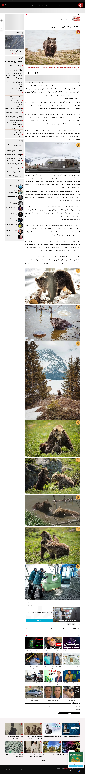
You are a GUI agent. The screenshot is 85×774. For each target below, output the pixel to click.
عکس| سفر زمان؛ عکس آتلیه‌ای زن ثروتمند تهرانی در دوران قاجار (14, 175)
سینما (36, 5)
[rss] (6, 770)
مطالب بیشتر (42, 760)
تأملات (65, 5)
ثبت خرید (39, 620)
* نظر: (56, 706)
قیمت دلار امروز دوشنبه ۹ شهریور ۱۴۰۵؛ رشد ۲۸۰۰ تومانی (14, 168)
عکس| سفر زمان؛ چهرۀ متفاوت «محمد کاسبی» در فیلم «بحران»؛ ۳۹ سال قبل (15, 127)
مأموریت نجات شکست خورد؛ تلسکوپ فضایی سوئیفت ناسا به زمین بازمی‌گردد (14, 69)
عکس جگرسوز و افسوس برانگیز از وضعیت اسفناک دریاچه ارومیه (12, 51)
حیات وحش (27, 5)
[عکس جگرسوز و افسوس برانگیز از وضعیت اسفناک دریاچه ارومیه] (12, 42)
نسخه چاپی (58, 633)
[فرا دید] (80, 5)
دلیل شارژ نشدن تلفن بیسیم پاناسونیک (14, 73)
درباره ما (19, 1)
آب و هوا (8, 1)
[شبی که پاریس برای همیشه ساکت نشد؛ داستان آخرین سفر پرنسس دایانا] (20, 203)
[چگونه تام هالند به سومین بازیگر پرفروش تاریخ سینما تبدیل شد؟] (20, 231)
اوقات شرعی (4, 1)
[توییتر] (63, 629)
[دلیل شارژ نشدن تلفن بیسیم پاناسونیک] (52, 729)
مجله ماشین (20, 5)
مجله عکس (54, 5)
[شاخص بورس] (1, 28)
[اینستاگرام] (17, 770)
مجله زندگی (48, 5)
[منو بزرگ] (3, 5)
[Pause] (54, 621)
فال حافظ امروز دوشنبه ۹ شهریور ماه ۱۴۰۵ (14, 161)
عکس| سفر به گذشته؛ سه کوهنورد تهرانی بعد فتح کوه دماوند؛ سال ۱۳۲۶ (14, 117)
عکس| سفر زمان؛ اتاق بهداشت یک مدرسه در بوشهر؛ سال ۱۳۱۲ (14, 89)
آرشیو (12, 1)
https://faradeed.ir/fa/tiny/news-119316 (32, 628)
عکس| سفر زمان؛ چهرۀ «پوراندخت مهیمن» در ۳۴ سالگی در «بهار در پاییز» (13, 97)
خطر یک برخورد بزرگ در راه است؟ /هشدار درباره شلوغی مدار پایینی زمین (14, 113)
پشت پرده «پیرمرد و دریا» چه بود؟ (15, 120)
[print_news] (35, 73)
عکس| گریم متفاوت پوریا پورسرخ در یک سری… (12, 191)
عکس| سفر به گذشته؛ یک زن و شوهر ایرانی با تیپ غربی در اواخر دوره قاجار (13, 131)
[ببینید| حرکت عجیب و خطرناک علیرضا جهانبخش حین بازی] (20, 186)
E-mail (78, 709)
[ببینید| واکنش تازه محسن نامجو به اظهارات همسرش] (20, 208)
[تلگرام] (65, 629)
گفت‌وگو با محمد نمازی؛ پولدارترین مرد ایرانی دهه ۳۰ (13, 85)
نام (79, 706)
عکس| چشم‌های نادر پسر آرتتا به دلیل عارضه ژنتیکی (13, 109)
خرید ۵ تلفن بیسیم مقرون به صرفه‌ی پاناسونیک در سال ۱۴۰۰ (15, 144)
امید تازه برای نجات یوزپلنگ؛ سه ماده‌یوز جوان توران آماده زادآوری (14, 81)
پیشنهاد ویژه (19, 33)
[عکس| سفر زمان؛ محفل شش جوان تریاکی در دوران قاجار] (14, 729)
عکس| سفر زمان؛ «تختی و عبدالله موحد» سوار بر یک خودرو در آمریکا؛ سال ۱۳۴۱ (13, 105)
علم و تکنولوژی (41, 5)
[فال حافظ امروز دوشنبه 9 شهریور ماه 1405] (52, 747)
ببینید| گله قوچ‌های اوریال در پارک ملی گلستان (15, 135)
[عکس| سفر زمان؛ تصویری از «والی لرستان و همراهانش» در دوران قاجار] (33, 729)
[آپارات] (13, 770)
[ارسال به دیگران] (37, 73)
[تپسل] (26, 605)
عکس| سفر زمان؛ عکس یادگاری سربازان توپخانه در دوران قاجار (14, 171)
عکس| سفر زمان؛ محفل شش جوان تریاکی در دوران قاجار (13, 155)
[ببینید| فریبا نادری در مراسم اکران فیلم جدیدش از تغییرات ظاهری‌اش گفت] (20, 214)
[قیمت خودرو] (1, 24)
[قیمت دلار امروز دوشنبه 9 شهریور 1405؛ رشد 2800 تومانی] (14, 747)
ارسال (69, 713)
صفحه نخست (71, 5)
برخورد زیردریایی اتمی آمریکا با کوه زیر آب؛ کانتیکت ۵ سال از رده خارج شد (14, 93)
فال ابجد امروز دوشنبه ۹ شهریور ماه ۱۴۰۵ (14, 158)
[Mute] (56, 621)
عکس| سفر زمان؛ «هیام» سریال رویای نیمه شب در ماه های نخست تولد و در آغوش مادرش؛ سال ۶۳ (14, 77)
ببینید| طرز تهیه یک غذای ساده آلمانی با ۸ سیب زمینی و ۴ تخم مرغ (14, 123)
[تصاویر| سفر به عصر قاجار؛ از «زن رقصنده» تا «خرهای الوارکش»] (33, 747)
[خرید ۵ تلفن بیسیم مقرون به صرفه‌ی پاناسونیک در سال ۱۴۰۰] (71, 729)
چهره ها (20, 181)
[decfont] (26, 73)
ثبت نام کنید (76, 766)
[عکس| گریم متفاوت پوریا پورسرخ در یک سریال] (20, 191)
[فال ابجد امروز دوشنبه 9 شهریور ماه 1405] (71, 747)
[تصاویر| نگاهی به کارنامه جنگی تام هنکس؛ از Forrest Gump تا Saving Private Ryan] (20, 220)
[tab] (15, 53)
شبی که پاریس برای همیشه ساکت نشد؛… (12, 202)
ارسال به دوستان (66, 633)
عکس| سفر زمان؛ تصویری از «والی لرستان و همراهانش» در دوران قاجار (14, 151)
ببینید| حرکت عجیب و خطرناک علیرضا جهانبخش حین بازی (15, 101)
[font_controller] (31, 73)
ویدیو (32, 5)
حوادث (15, 5)
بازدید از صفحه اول (75, 633)
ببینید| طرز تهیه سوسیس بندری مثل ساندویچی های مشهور (15, 66)
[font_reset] (29, 73)
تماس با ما (15, 1)
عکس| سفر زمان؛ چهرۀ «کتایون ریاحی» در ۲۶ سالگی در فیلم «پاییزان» (13, 62)
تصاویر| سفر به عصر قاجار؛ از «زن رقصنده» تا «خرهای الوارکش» (14, 164)
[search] (5, 5)
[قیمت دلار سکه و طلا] (1, 21)
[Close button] (83, 751)
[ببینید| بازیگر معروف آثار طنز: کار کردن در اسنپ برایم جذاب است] (20, 236)
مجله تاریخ (60, 5)
